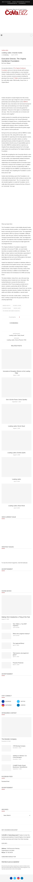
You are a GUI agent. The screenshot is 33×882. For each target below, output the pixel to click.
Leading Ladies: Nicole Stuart (16, 426)
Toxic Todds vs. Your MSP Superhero (20, 624)
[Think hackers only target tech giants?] (6, 655)
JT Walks (15, 78)
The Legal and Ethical (18, 643)
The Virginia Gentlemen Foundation (11, 310)
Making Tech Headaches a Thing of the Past (16, 617)
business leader (17, 305)
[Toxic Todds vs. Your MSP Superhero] (6, 626)
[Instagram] (18, 878)
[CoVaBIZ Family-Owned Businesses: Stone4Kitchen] (6, 768)
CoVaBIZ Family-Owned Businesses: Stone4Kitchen (20, 766)
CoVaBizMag (6, 55)
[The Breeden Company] (16, 727)
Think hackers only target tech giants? (21, 653)
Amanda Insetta (6, 305)
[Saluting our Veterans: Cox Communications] (6, 758)
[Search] (28, 35)
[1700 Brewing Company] (6, 748)
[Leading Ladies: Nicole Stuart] (16, 414)
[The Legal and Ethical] (6, 645)
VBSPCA (25, 101)
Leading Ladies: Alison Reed (16, 505)
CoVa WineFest (22, 3)
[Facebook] (23, 35)
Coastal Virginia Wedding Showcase (21, 1)
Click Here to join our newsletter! (10, 862)
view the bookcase (22, 562)
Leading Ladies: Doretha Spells (16, 452)
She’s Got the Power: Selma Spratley (16, 399)
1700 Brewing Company (19, 746)
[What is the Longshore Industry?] (6, 636)
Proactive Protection (18, 662)
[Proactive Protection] (6, 665)
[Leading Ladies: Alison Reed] (16, 494)
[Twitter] (14, 878)
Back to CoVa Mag (6, 1)
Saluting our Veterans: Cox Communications (20, 756)
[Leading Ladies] (16, 467)
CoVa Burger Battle (12, 3)
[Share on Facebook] (21, 317)
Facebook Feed (5, 781)
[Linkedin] (22, 878)
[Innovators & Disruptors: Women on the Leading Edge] (16, 359)
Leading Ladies (17, 308)
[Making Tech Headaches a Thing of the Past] (16, 605)
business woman (7, 308)
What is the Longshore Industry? (21, 633)
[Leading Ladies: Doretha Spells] (16, 440)
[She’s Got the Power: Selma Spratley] (16, 387)
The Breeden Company (9, 739)
